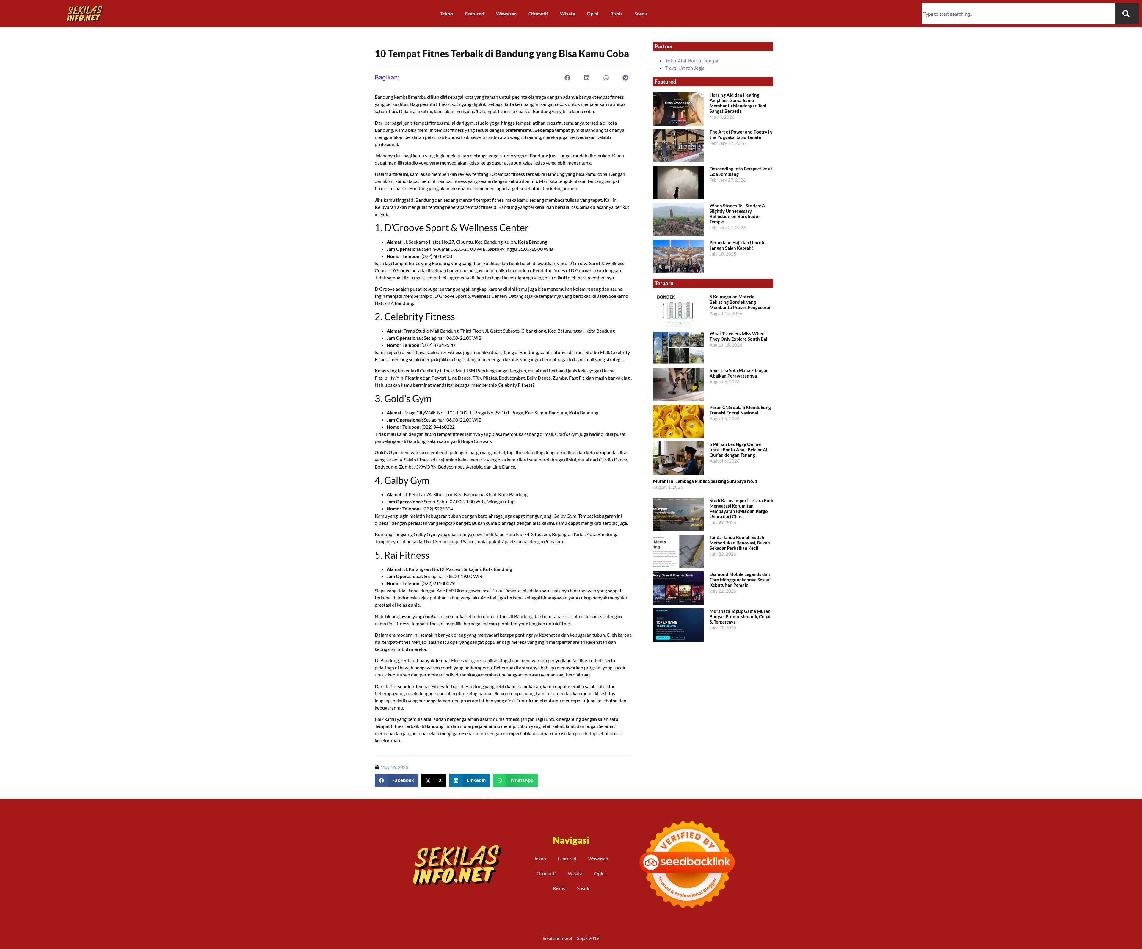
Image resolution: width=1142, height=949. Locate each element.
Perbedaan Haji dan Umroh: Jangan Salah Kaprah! (737, 245)
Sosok (640, 13)
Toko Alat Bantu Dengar (692, 61)
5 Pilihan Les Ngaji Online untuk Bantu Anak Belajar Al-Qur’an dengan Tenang (739, 449)
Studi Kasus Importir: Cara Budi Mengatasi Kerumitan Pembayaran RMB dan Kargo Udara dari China (741, 508)
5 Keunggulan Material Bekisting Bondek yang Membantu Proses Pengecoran (741, 302)
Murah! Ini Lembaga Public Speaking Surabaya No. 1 (705, 481)
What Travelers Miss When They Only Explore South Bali (739, 336)
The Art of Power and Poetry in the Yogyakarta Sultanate (741, 134)
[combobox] (1018, 13)
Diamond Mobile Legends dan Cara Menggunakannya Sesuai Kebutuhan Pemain (740, 579)
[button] (567, 77)
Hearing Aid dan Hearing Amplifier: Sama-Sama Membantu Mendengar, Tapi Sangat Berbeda (738, 103)
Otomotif (538, 13)
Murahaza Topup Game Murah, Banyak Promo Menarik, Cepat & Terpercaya (740, 616)
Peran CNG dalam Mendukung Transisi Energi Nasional (740, 410)
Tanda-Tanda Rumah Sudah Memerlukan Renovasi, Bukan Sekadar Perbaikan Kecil (740, 543)
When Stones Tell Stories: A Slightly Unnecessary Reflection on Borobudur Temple (737, 213)
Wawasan (506, 13)
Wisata (567, 13)
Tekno (446, 13)
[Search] (1127, 13)
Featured (474, 13)
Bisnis (616, 13)
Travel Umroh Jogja (685, 68)
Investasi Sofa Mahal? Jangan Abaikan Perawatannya (739, 373)
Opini (592, 13)
